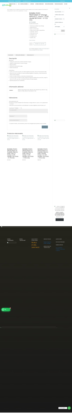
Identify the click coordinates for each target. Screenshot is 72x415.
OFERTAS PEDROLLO (59, 22)
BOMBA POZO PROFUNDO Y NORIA (22, 9)
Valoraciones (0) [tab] (30, 55)
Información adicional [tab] (20, 55)
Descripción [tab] (10, 55)
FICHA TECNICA (32, 40)
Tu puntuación (12, 108)
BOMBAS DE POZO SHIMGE (33, 9)
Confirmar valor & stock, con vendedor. (60, 14)
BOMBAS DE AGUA (13, 9)
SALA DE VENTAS (58, 11)
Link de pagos (57, 26)
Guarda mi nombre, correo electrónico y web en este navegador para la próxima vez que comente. (28, 123)
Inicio (8, 9)
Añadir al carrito (39, 43)
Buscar (63, 30)
